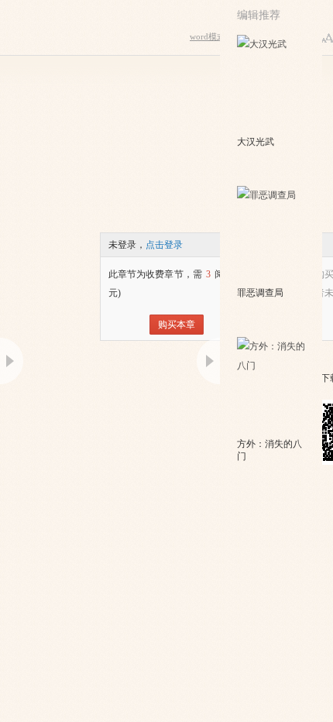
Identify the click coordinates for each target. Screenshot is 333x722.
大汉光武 (255, 141)
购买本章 (176, 324)
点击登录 (164, 244)
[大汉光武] (272, 83)
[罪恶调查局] (272, 235)
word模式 (207, 37)
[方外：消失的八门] (272, 386)
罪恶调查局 (260, 292)
